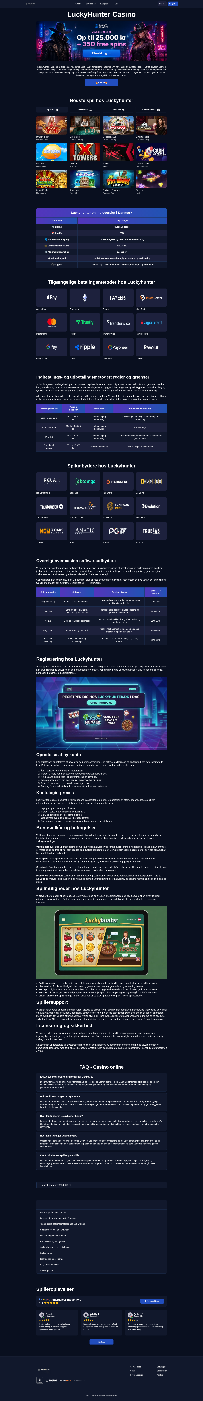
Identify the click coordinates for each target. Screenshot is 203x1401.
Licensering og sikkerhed (52, 1259)
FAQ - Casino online (49, 1265)
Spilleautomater (149, 110)
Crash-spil (116, 110)
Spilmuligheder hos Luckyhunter (55, 1247)
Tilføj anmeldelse (152, 1301)
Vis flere (101, 1342)
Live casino (83, 110)
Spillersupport (46, 1253)
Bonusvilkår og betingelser (52, 1241)
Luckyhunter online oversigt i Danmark (58, 1218)
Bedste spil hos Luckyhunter (53, 1212)
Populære (50, 110)
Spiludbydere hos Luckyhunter (54, 1230)
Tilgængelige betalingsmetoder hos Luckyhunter (62, 1224)
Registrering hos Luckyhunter (54, 1235)
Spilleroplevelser (48, 1270)
